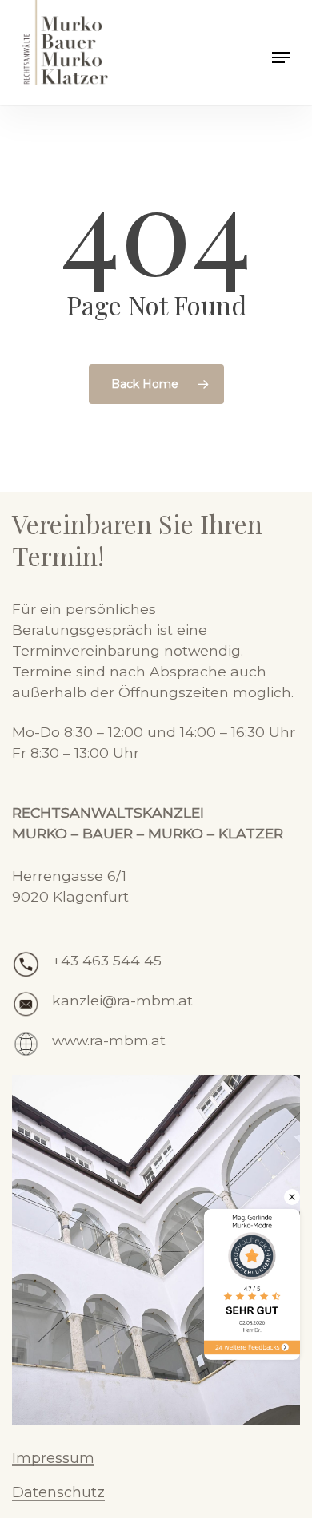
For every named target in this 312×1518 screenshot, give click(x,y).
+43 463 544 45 (107, 960)
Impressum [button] (53, 1459)
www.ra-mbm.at (109, 1040)
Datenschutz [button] (58, 1493)
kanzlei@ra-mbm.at (122, 1000)
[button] (281, 57)
